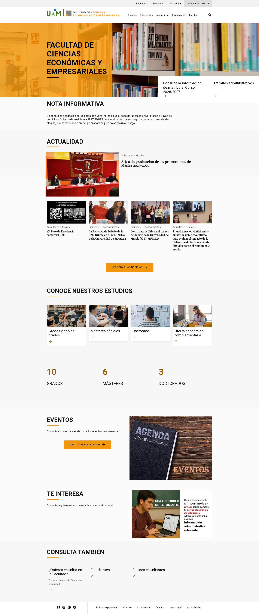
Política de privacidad (106, 607)
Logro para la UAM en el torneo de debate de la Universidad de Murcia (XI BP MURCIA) (150, 223)
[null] (209, 15)
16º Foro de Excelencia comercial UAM (66, 221)
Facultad (193, 15)
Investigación (179, 15)
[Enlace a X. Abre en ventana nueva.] (74, 607)
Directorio (158, 3)
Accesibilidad (194, 607)
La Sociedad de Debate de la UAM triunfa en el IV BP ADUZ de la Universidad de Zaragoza (108, 223)
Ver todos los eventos (85, 444)
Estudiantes (146, 15)
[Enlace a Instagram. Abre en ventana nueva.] (64, 607)
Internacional (162, 15)
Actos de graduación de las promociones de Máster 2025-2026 (120, 174)
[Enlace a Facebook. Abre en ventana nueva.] (58, 607)
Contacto (160, 607)
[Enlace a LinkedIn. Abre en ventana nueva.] (69, 607)
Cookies (127, 607)
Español (174, 3)
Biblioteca (141, 3)
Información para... (197, 3)
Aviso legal (176, 607)
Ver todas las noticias (127, 267)
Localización (143, 607)
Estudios (132, 15)
